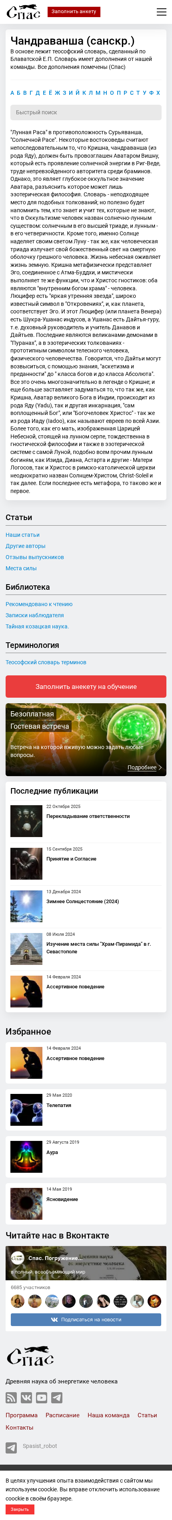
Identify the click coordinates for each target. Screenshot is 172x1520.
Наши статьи (23, 535)
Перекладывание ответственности (88, 816)
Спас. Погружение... (55, 1258)
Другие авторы (26, 546)
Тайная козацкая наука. (37, 626)
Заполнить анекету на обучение (86, 687)
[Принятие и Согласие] (26, 864)
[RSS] (11, 1397)
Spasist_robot (40, 1446)
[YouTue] (41, 1397)
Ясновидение (62, 1199)
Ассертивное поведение (75, 987)
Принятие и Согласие (71, 859)
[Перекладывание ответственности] (26, 821)
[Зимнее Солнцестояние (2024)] (26, 906)
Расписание (63, 1415)
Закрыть (20, 1509)
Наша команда (109, 1415)
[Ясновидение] (26, 1204)
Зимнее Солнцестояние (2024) (82, 901)
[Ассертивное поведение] (26, 991)
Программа (22, 1415)
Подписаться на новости (91, 1319)
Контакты (20, 1427)
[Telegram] (56, 1397)
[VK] (26, 1397)
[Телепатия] (26, 1110)
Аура (52, 1152)
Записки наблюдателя (35, 615)
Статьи (147, 1415)
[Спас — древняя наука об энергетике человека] (24, 12)
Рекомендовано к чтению (39, 604)
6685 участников (30, 1287)
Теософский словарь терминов (46, 662)
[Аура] (26, 1157)
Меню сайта (161, 12)
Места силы (21, 568)
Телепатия (58, 1105)
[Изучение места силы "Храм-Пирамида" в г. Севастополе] (26, 949)
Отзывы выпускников (35, 557)
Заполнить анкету (74, 11)
